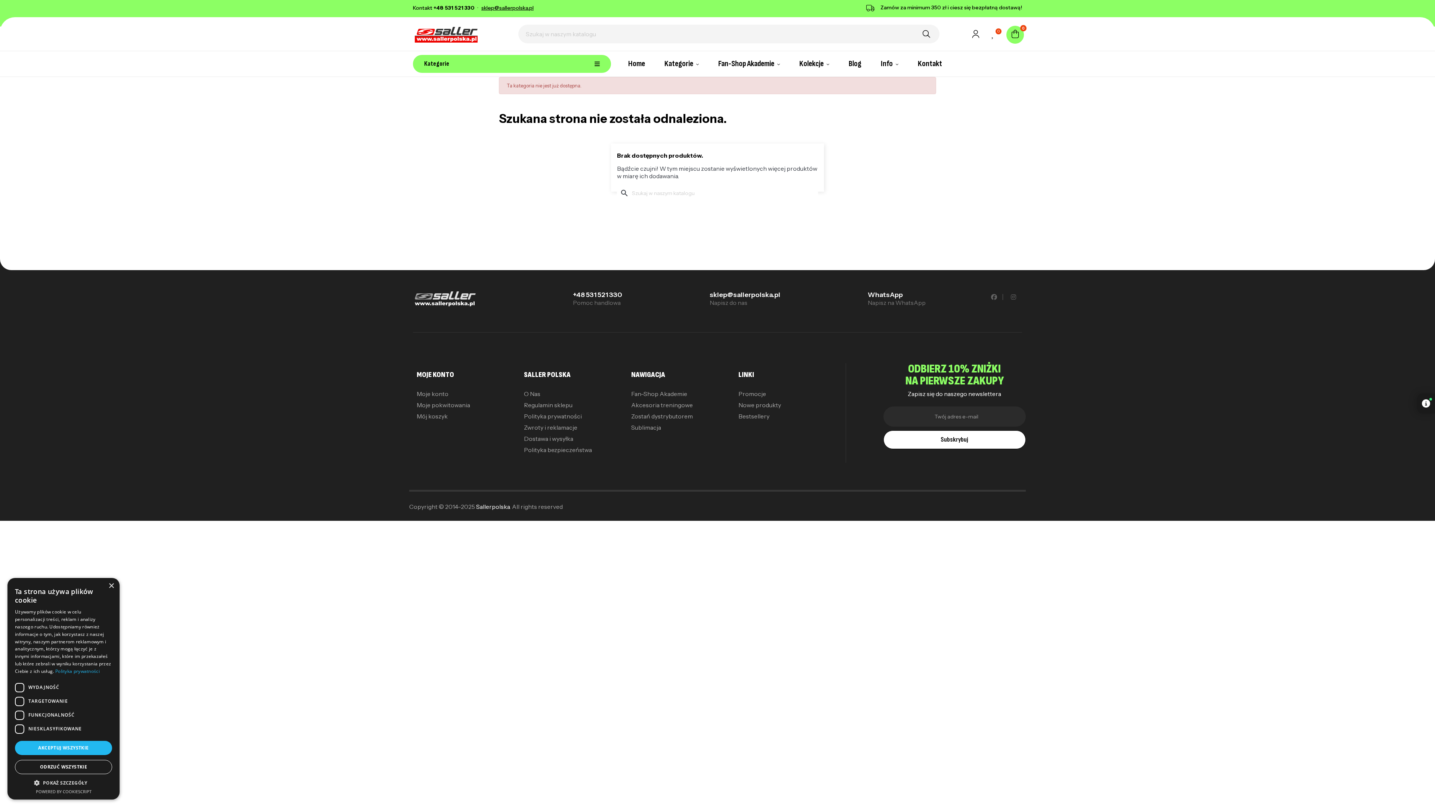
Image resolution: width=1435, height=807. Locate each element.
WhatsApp (885, 295)
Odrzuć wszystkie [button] (63, 767)
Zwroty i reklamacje (550, 427)
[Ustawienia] (975, 36)
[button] (63, 783)
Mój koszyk (432, 416)
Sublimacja (646, 427)
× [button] (111, 586)
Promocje (752, 394)
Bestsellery (753, 416)
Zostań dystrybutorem (662, 416)
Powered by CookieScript (64, 791)
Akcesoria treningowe (662, 405)
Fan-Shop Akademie (659, 394)
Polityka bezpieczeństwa (558, 450)
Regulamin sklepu (548, 405)
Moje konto (432, 394)
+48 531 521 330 (597, 295)
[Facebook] (994, 297)
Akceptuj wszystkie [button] (63, 748)
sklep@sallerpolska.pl (745, 295)
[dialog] (63, 689)
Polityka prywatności (553, 416)
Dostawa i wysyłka (548, 438)
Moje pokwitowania (443, 405)
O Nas (532, 394)
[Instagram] (1013, 297)
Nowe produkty (759, 405)
